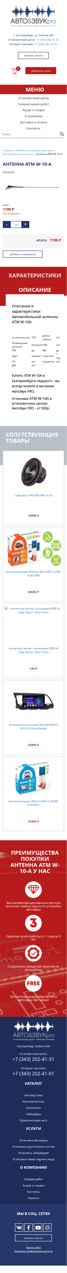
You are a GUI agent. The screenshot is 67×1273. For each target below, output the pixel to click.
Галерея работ (33, 1179)
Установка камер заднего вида (33, 1159)
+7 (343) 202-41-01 (45, 44)
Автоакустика (33, 1095)
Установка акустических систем (33, 1146)
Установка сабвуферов (33, 1153)
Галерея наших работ (33, 104)
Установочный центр (33, 98)
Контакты (33, 128)
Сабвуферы (33, 1114)
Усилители (33, 1108)
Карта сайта (33, 1247)
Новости (33, 1198)
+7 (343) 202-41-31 (47, 39)
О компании (33, 116)
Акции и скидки (33, 110)
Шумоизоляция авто (33, 1120)
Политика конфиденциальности (33, 1251)
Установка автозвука (33, 1140)
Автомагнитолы (33, 1101)
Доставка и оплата (33, 122)
